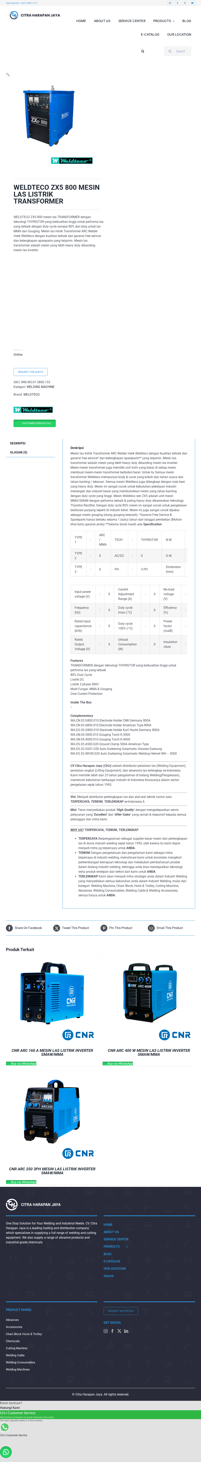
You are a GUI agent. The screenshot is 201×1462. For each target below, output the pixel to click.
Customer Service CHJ (36, 423)
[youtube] (192, 3)
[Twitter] (119, 1331)
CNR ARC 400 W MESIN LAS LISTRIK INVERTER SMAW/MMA (149, 1052)
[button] (142, 48)
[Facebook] (112, 1331)
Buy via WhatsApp (23, 1063)
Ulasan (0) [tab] (18, 452)
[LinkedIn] (126, 1331)
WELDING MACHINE (41, 387)
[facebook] (177, 3)
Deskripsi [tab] (18, 443)
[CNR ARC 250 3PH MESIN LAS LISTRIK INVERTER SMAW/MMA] (52, 1073)
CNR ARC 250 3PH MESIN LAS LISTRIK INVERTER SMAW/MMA (52, 1171)
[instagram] (170, 3)
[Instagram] (106, 1331)
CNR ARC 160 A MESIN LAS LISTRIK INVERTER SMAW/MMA (52, 1052)
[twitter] (185, 3)
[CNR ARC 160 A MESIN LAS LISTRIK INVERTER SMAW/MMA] (52, 954)
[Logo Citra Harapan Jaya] (35, 7)
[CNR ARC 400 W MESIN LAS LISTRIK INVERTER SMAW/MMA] (149, 954)
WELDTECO (31, 394)
